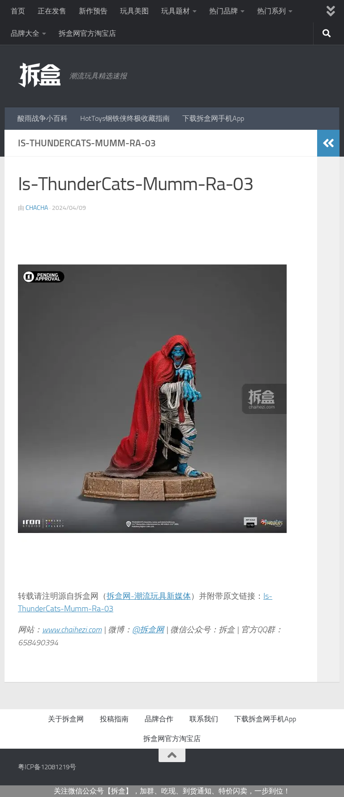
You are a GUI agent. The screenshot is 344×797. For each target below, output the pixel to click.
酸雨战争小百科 (42, 118)
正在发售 (52, 11)
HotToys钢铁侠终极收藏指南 (125, 118)
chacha (37, 208)
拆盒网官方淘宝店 (87, 33)
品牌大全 (25, 33)
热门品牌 (223, 11)
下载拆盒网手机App (213, 118)
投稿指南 (114, 719)
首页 (18, 11)
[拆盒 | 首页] (39, 75)
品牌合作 (159, 719)
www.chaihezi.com (72, 630)
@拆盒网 (148, 630)
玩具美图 (134, 11)
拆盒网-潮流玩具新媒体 (149, 596)
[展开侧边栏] (328, 143)
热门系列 (271, 11)
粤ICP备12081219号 (47, 767)
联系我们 (203, 719)
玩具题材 (175, 11)
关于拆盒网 (66, 719)
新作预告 (93, 11)
